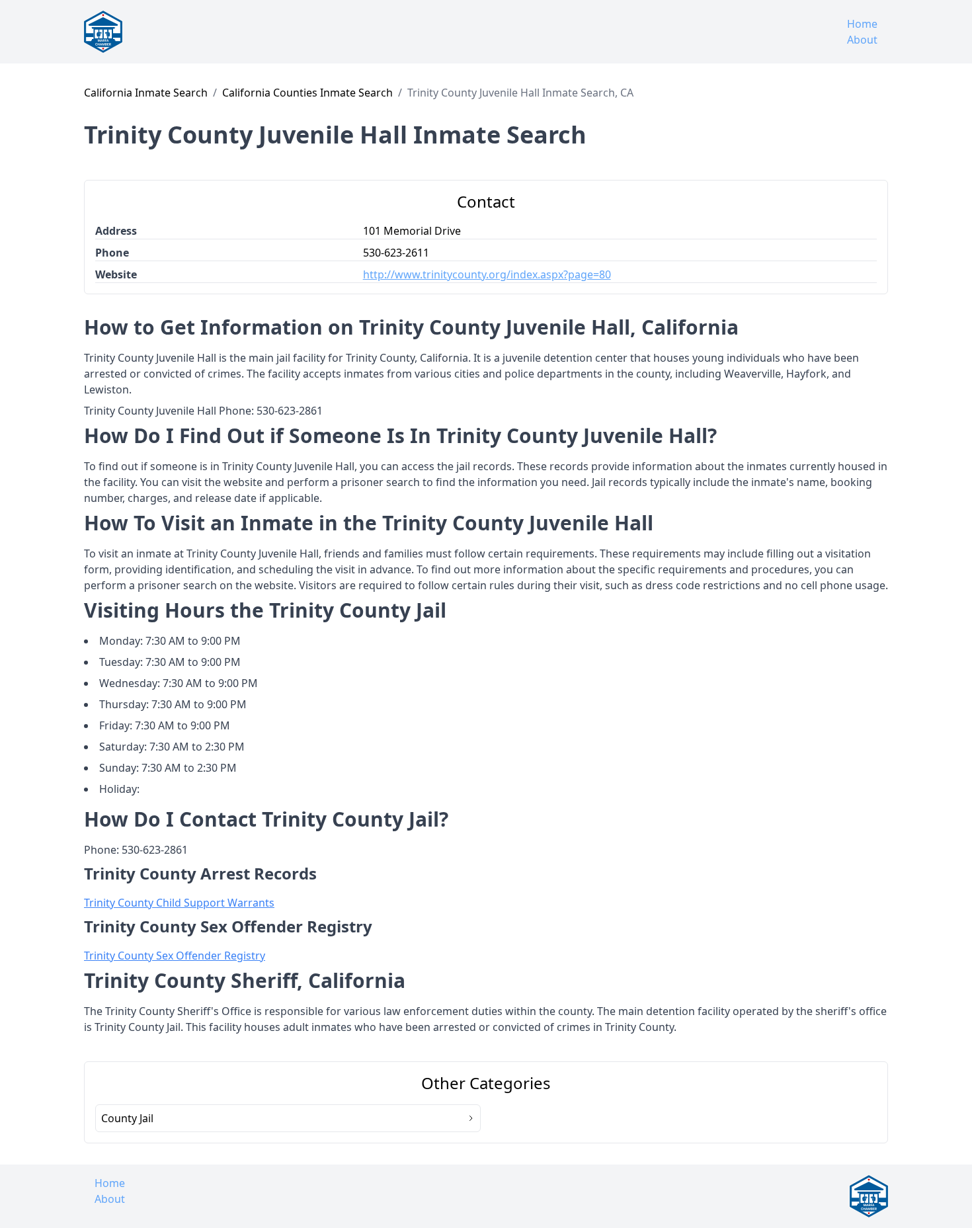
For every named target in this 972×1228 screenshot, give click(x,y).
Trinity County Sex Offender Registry (174, 955)
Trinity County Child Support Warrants (179, 902)
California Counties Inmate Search (307, 92)
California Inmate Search (146, 92)
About (862, 39)
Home (862, 24)
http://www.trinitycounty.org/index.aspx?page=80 (487, 274)
